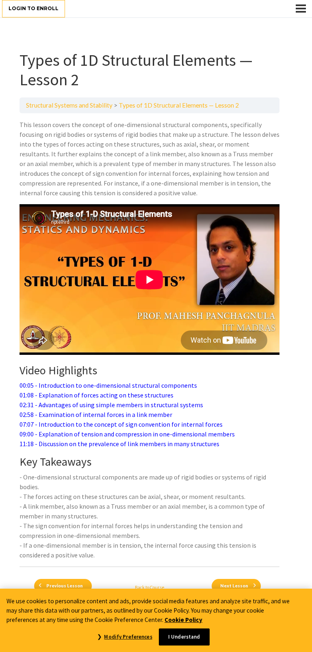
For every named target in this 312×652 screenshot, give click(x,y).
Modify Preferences (128, 636)
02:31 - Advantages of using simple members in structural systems (111, 405)
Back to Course (150, 587)
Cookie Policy (183, 620)
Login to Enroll (33, 8)
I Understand (184, 636)
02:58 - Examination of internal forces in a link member (96, 414)
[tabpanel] (150, 340)
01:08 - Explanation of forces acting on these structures (96, 395)
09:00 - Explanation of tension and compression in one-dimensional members (127, 434)
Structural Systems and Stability (69, 105)
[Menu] (301, 8)
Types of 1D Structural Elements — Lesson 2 (179, 105)
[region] (156, 620)
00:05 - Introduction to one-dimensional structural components (108, 385)
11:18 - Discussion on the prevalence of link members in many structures (119, 444)
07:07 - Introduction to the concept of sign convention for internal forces (121, 424)
